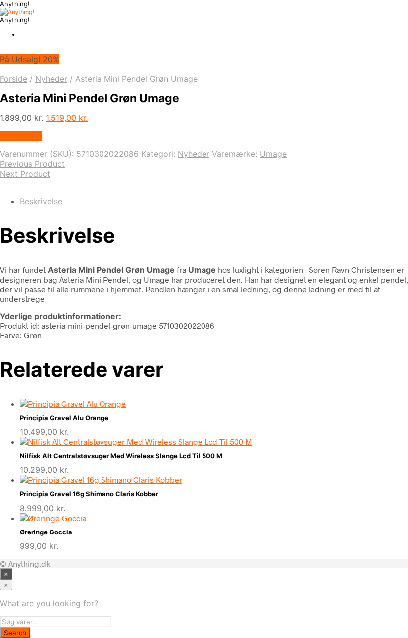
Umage (273, 154)
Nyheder (51, 79)
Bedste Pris (21, 136)
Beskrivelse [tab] (41, 201)
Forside (13, 79)
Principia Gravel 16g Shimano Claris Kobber (89, 494)
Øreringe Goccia (46, 532)
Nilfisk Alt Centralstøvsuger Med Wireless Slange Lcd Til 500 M (121, 456)
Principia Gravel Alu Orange (64, 418)
